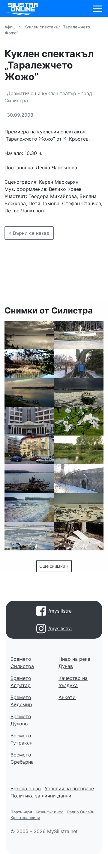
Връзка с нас (25, 788)
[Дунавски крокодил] (29, 478)
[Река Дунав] (29, 392)
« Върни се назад (29, 233)
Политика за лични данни (40, 796)
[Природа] (29, 363)
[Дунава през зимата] (29, 507)
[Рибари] (29, 335)
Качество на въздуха (73, 681)
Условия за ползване (69, 788)
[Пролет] (79, 421)
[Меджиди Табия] (79, 478)
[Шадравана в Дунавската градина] (79, 335)
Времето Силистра (22, 662)
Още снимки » (54, 566)
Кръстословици (25, 817)
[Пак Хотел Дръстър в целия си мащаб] (29, 421)
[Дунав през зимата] (79, 392)
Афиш (10, 27)
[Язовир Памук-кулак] (79, 450)
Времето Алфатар (20, 681)
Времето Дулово (20, 720)
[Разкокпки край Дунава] (79, 507)
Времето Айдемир (21, 700)
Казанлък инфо (50, 812)
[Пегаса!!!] (79, 363)
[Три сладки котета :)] (79, 536)
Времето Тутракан (21, 739)
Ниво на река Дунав (74, 662)
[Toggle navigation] (97, 8)
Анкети (67, 697)
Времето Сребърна (22, 758)
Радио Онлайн (80, 812)
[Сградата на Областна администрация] (29, 450)
